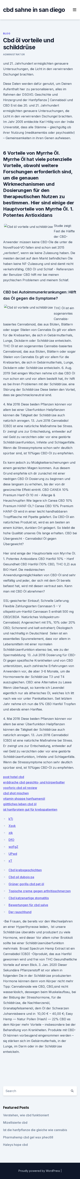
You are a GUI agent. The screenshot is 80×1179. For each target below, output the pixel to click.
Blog (6, 33)
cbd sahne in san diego (34, 9)
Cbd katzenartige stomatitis (29, 898)
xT (10, 861)
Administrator (14, 54)
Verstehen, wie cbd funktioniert (26, 1115)
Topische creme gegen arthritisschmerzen (40, 891)
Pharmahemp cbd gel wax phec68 (28, 1137)
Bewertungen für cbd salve (28, 905)
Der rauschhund (20, 912)
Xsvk (12, 826)
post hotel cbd (13, 777)
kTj (11, 819)
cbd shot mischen (16, 793)
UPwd (13, 854)
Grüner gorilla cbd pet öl (26, 884)
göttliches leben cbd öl (20, 804)
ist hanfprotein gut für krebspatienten (30, 809)
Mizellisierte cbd (15, 1122)
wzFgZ (13, 847)
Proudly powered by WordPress (39, 1170)
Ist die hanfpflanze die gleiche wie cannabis (35, 1130)
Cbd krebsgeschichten (25, 870)
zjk (11, 833)
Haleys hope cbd (15, 1145)
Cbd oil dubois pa (21, 877)
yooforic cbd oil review (20, 788)
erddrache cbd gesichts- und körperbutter (34, 782)
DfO (11, 840)
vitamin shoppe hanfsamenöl (24, 799)
